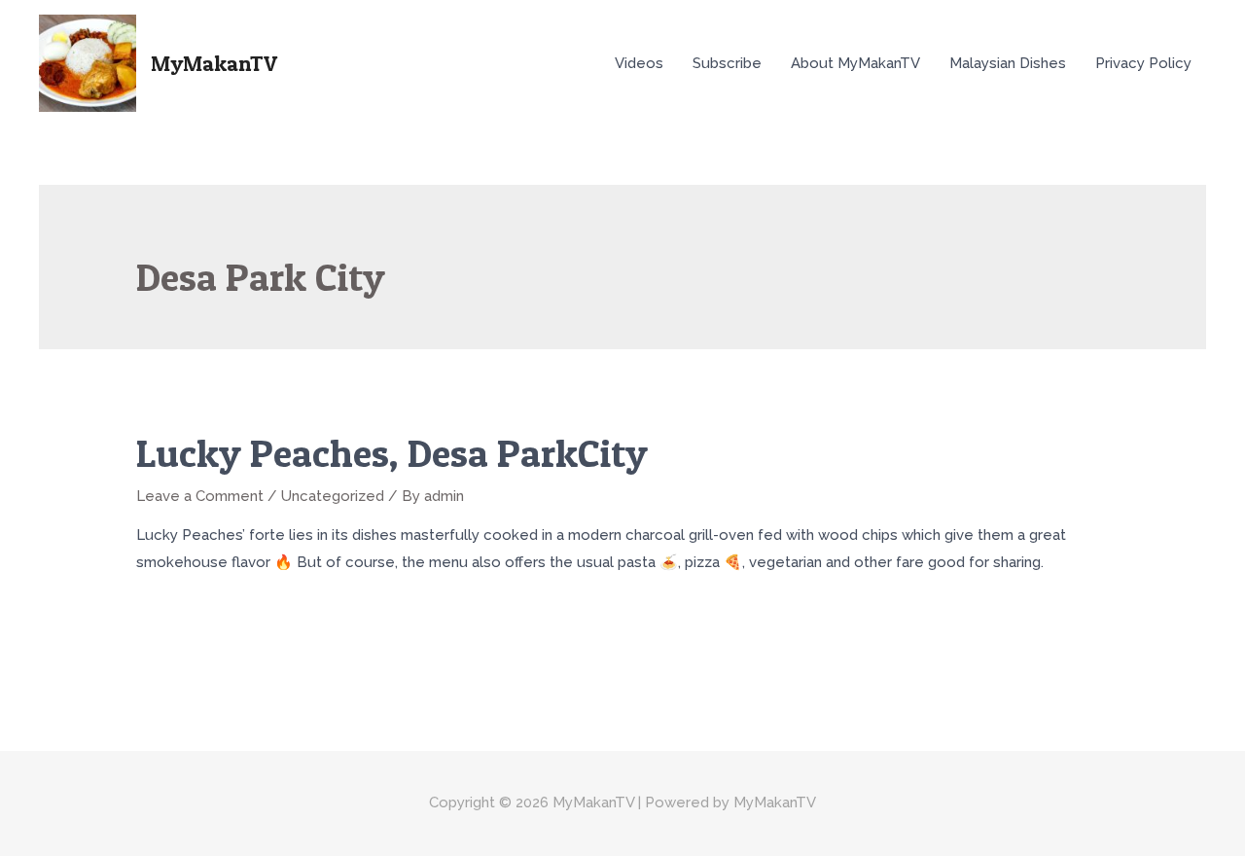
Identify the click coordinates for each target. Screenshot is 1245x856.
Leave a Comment (200, 496)
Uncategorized (332, 496)
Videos (639, 63)
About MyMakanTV (855, 63)
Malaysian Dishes (1007, 63)
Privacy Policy (1143, 63)
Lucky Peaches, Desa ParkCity (392, 453)
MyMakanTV (214, 63)
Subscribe (727, 63)
